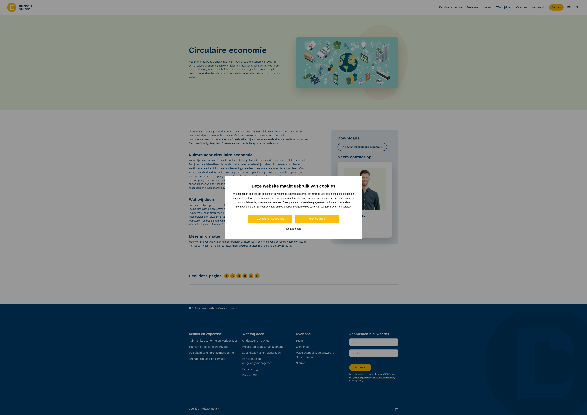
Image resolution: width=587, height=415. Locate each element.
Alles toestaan (316, 219)
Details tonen (293, 228)
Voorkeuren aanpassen (270, 219)
